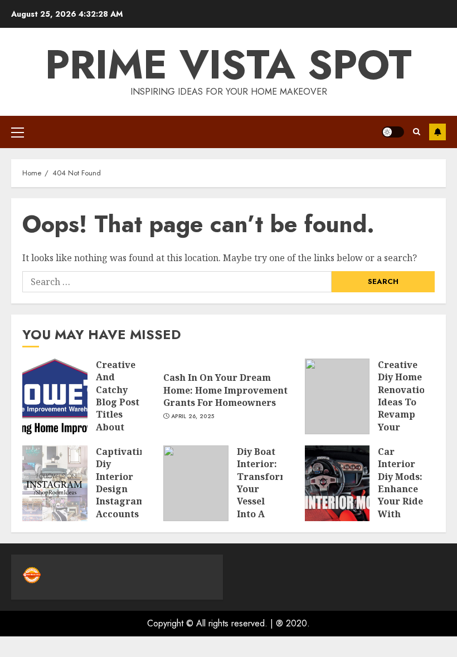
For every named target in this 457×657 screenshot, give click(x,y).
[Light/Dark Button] (393, 132)
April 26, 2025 (192, 416)
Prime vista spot (228, 65)
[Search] (417, 132)
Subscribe (437, 132)
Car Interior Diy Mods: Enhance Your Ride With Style (400, 488)
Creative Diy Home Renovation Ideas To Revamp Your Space (404, 402)
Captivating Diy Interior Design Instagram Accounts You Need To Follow (124, 495)
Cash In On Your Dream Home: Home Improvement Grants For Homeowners (225, 390)
